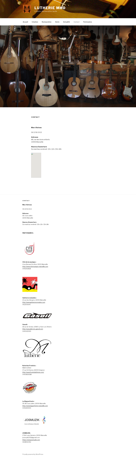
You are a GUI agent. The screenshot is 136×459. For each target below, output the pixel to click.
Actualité (66, 22)
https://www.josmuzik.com (31, 440)
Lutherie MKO (50, 8)
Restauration (46, 22)
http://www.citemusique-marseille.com (35, 266)
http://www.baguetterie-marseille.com (35, 406)
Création (35, 22)
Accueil (25, 22)
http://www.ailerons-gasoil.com (32, 329)
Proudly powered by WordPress (32, 454)
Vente (57, 22)
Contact (77, 22)
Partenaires (87, 22)
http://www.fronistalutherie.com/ (33, 372)
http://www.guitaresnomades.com (33, 302)
